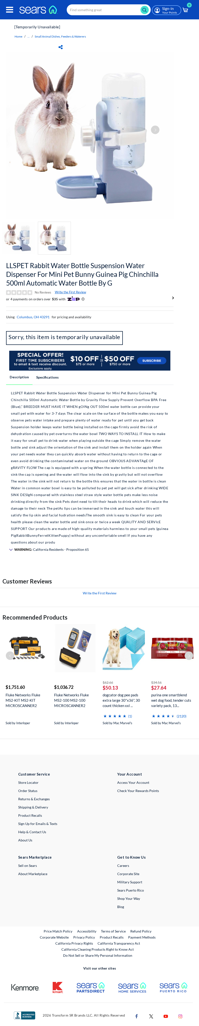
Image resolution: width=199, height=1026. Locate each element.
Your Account (129, 774)
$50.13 (110, 688)
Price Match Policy (58, 931)
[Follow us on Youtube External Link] (166, 1016)
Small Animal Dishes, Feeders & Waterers (60, 36)
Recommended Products (34, 617)
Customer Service (34, 774)
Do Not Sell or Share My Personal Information (97, 955)
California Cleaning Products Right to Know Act (97, 949)
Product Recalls (30, 815)
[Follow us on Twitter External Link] (151, 1016)
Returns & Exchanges (34, 799)
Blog (120, 907)
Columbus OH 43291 (33, 317)
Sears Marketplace (35, 857)
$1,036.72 (63, 687)
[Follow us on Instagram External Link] (180, 1016)
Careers (123, 865)
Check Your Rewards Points (138, 791)
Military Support (129, 882)
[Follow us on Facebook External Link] (136, 1016)
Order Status (27, 791)
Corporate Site (128, 874)
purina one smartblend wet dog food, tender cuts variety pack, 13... (171, 700)
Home (18, 36)
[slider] (115, 714)
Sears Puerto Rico (130, 890)
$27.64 (158, 688)
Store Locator (28, 782)
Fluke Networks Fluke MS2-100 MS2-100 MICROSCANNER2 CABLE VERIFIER (71, 700)
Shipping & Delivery (33, 807)
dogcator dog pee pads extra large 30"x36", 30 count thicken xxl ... (121, 700)
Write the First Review (70, 292)
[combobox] (109, 9)
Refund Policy (140, 931)
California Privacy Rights (74, 943)
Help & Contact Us (32, 832)
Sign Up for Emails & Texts (37, 824)
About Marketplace (32, 874)
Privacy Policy (84, 937)
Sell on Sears (27, 865)
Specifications (47, 377)
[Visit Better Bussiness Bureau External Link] (24, 1015)
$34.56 (156, 682)
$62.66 (108, 682)
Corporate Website (54, 937)
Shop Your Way (128, 898)
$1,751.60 (15, 687)
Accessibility (86, 931)
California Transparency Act (119, 943)
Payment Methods (142, 937)
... (28, 36)
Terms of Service (113, 931)
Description (19, 377)
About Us (25, 840)
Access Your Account (133, 782)
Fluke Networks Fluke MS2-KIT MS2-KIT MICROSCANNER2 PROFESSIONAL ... (23, 700)
